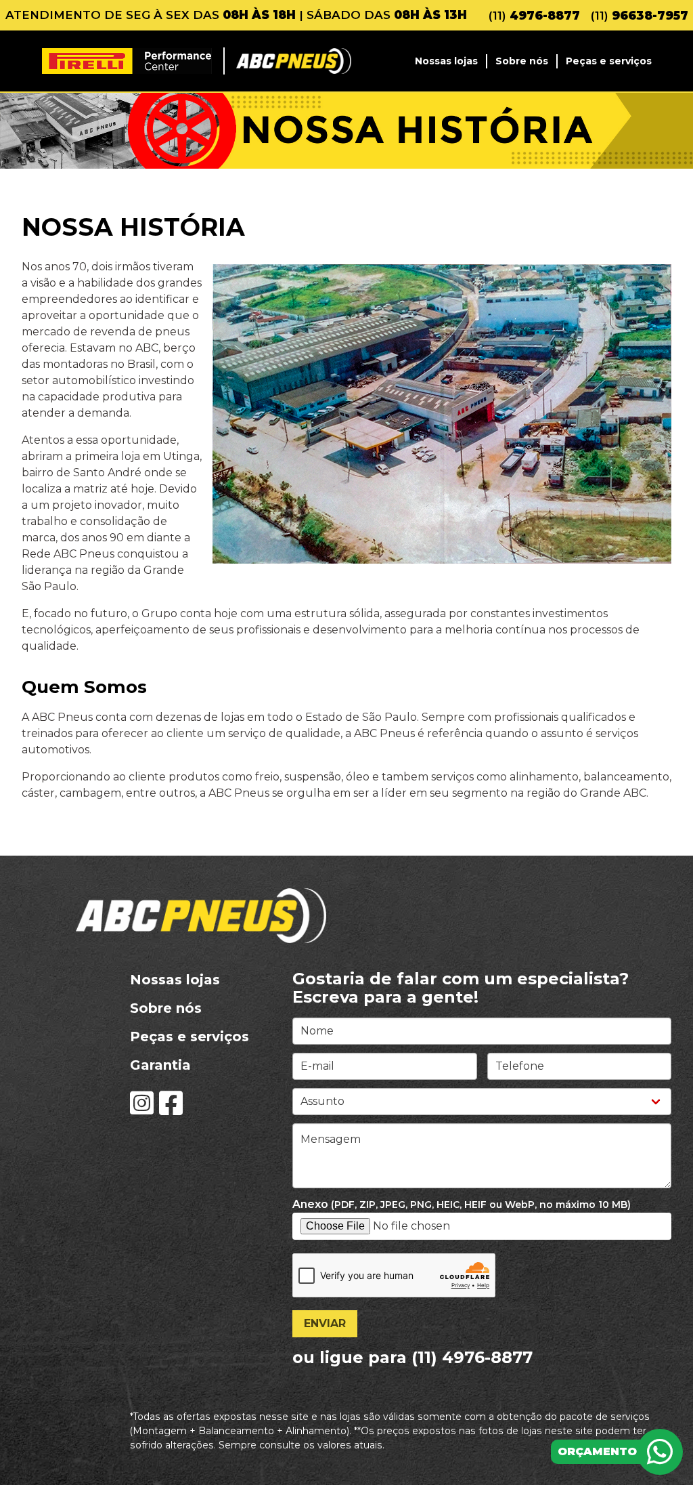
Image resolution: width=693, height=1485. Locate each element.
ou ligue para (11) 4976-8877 (412, 1357)
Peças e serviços (609, 61)
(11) (534, 15)
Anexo (461, 1204)
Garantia (160, 1065)
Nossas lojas (446, 61)
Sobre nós (521, 61)
